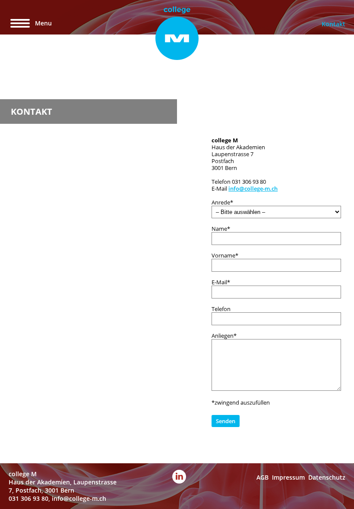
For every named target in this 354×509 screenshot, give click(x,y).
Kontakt (333, 24)
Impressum (288, 477)
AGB (262, 477)
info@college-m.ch (253, 188)
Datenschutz (326, 477)
